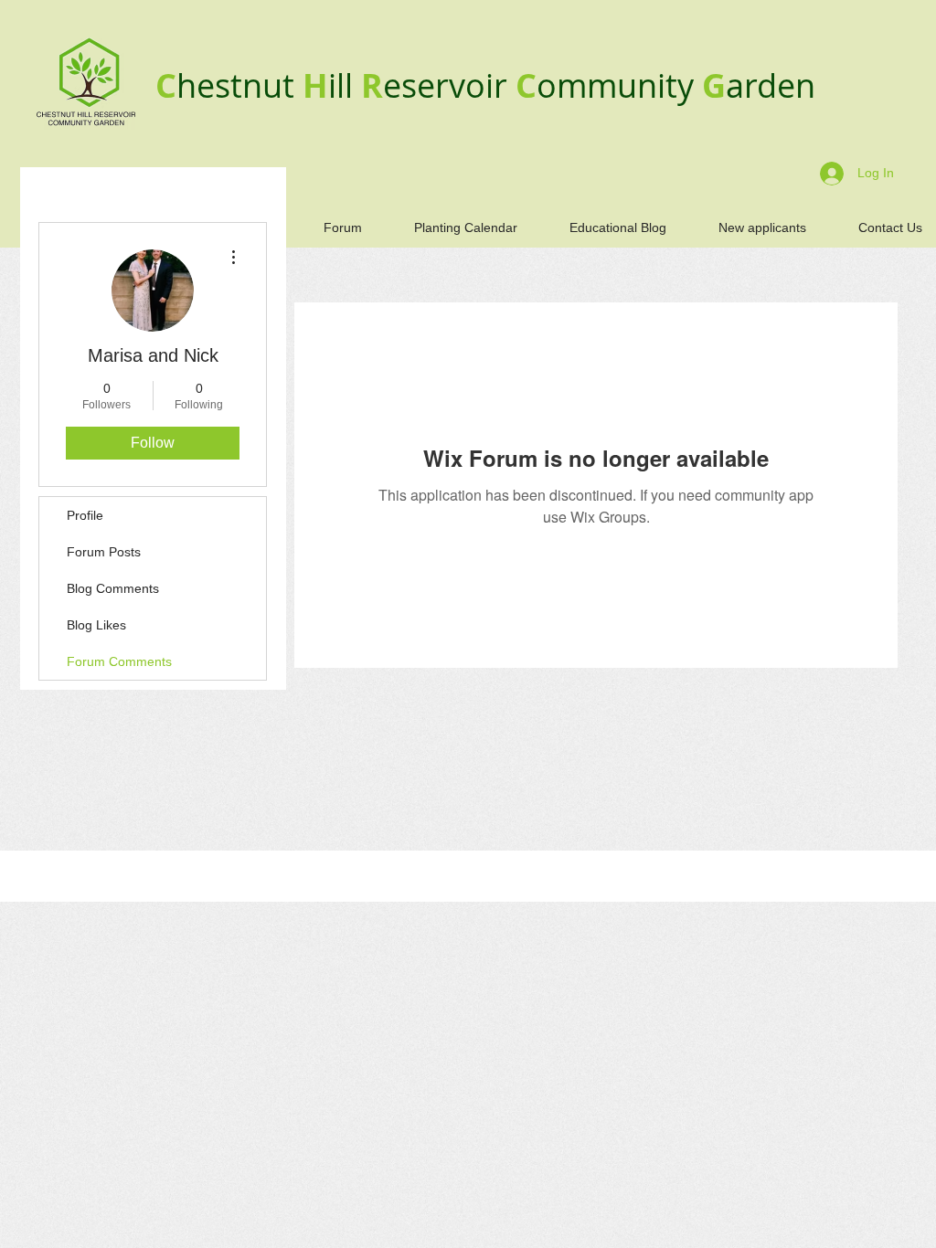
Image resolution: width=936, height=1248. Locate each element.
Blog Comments (113, 588)
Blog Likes (96, 625)
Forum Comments (119, 661)
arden (770, 85)
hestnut (239, 85)
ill (344, 85)
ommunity (619, 85)
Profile (85, 515)
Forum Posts (104, 552)
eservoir (449, 85)
